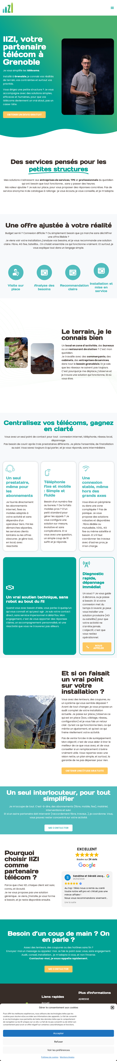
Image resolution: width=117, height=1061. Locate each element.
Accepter (58, 1033)
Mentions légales (67, 1057)
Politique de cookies (49, 1057)
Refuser (58, 1041)
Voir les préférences (58, 1050)
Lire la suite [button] (70, 902)
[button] (112, 1007)
